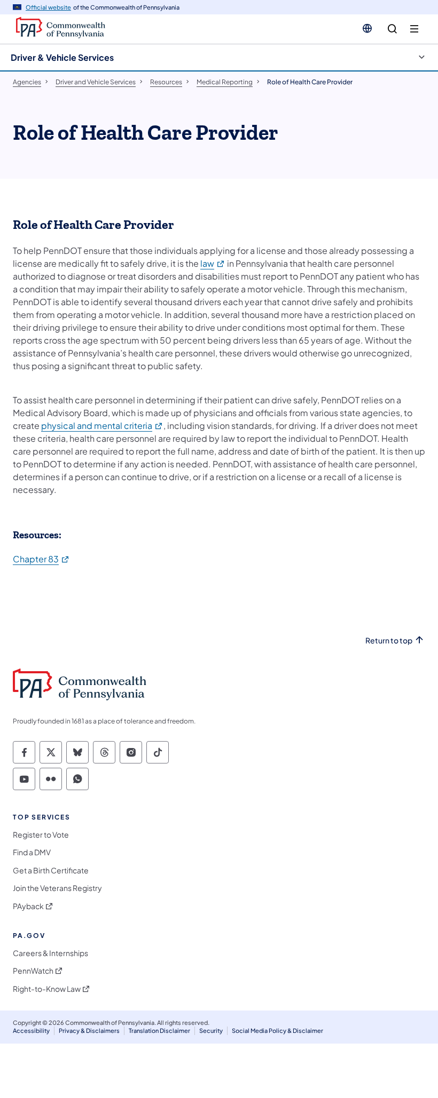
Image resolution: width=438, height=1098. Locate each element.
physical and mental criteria (102, 425)
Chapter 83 (41, 558)
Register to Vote (41, 834)
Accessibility (31, 1030)
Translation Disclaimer (159, 1030)
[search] (392, 29)
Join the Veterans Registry (57, 888)
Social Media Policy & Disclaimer (277, 1030)
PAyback (28, 906)
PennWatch (33, 970)
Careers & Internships (50, 953)
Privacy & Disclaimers (89, 1030)
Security (211, 1030)
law (212, 263)
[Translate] (367, 28)
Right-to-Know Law (47, 988)
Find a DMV (32, 852)
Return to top (388, 640)
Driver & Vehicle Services (62, 57)
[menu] (414, 29)
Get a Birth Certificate (51, 870)
